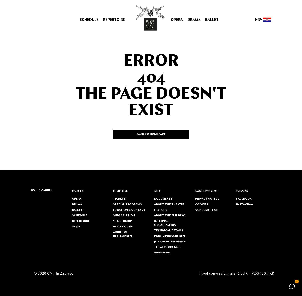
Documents (163, 198)
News (76, 226)
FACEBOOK (244, 198)
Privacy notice (207, 198)
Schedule (89, 20)
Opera (177, 20)
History (160, 210)
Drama (194, 20)
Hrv (259, 20)
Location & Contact (129, 210)
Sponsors (162, 252)
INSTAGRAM (244, 204)
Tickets (119, 198)
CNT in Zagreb (41, 190)
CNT (157, 190)
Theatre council (167, 247)
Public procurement (170, 236)
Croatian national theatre (151, 18)
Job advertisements (170, 241)
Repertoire (114, 20)
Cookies (201, 204)
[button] (292, 286)
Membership (122, 221)
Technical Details (168, 230)
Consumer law (206, 210)
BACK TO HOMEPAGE (151, 134)
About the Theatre (169, 204)
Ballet (212, 20)
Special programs (127, 204)
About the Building (169, 215)
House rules (123, 226)
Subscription (124, 215)
